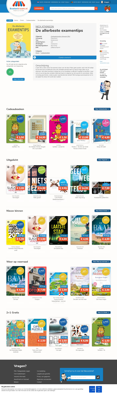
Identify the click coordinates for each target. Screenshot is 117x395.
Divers (22, 20)
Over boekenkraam (19, 374)
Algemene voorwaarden (44, 379)
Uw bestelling (41, 371)
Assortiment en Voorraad (21, 379)
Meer (101, 109)
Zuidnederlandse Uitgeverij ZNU (60, 36)
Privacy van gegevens (43, 376)
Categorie (38, 8)
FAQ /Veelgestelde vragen (22, 371)
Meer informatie (18, 79)
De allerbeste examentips (45, 20)
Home (16, 20)
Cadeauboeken (30, 20)
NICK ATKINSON (45, 26)
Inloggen (106, 2)
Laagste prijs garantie (43, 374)
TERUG (10, 20)
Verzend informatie (19, 376)
